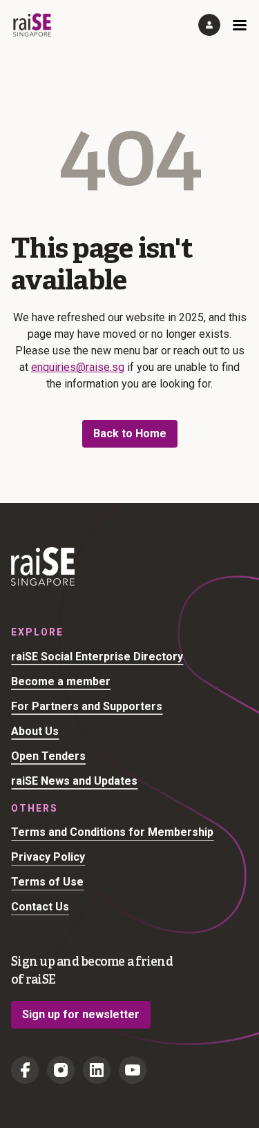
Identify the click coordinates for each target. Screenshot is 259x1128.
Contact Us (40, 906)
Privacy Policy (48, 856)
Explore (37, 632)
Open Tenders (48, 756)
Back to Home (129, 433)
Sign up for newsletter (81, 1014)
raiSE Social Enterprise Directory (97, 656)
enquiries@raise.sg (77, 367)
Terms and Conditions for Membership (112, 832)
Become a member (61, 681)
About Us (35, 731)
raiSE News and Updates (74, 780)
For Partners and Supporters (86, 706)
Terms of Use (47, 881)
